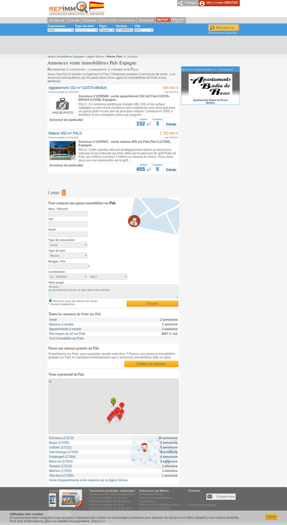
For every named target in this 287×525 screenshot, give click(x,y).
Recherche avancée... (224, 33)
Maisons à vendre (61, 324)
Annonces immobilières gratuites (112, 494)
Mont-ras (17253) (61, 461)
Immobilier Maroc (151, 494)
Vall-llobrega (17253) (63, 452)
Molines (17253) (60, 470)
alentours (53, 81)
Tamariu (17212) (60, 466)
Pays (103, 26)
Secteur (121, 26)
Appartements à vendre (65, 329)
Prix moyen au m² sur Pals (67, 333)
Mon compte (222, 2)
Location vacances (117, 20)
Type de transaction (61, 239)
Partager (191, 2)
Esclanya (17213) (61, 438)
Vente (53, 319)
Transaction (56, 26)
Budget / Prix (57, 261)
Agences (146, 20)
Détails (171, 124)
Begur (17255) (59, 442)
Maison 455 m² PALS (65, 133)
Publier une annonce (151, 363)
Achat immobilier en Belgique (110, 501)
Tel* (50, 219)
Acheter (57, 20)
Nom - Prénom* (58, 208)
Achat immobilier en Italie (107, 504)
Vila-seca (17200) (61, 475)
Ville (137, 26)
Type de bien (84, 26)
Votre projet (56, 282)
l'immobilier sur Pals (70, 338)
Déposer (177, 20)
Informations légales (202, 505)
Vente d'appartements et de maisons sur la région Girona (88, 480)
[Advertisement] (142, 45)
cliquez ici (98, 521)
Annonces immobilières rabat (159, 504)
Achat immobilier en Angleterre (111, 508)
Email (52, 229)
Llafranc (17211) (60, 447)
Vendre (90, 20)
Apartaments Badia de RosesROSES (210, 101)
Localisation (56, 271)
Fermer (271, 516)
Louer (73, 20)
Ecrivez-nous (226, 496)
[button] (121, 406)
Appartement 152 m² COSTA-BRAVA (77, 88)
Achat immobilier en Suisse (108, 497)
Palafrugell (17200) (62, 456)
